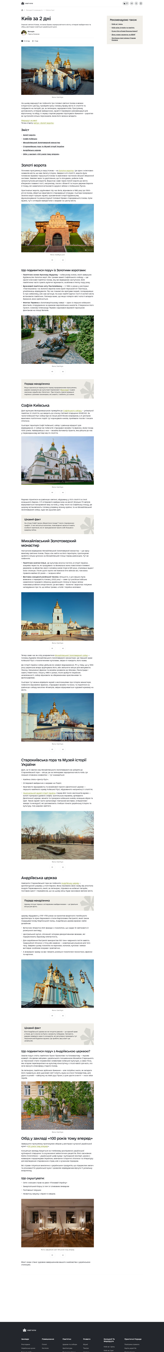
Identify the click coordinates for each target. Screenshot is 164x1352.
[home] (22, 10)
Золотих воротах (66, 171)
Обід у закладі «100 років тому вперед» (41, 154)
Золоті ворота (29, 135)
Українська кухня (28, 1348)
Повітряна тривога (131, 1344)
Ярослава (64, 390)
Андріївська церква (32, 150)
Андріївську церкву (70, 883)
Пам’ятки (67, 1339)
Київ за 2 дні (108, 1350)
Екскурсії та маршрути (34, 10)
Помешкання (48, 1339)
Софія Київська (30, 139)
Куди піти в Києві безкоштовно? (125, 31)
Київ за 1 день (117, 24)
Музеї (85, 1344)
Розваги (86, 1339)
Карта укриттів (130, 1348)
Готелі (44, 1344)
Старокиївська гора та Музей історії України (43, 146)
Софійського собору (72, 411)
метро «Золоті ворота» (44, 123)
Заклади (25, 1339)
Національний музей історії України (39, 793)
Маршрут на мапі (29, 120)
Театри (86, 1348)
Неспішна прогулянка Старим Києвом (124, 39)
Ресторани (25, 1344)
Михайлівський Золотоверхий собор (71, 655)
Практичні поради (132, 1339)
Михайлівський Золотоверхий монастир (41, 143)
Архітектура (67, 1348)
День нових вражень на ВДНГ (123, 35)
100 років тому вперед (38, 1146)
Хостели (45, 1348)
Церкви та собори (70, 1344)
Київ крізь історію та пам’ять (123, 27)
